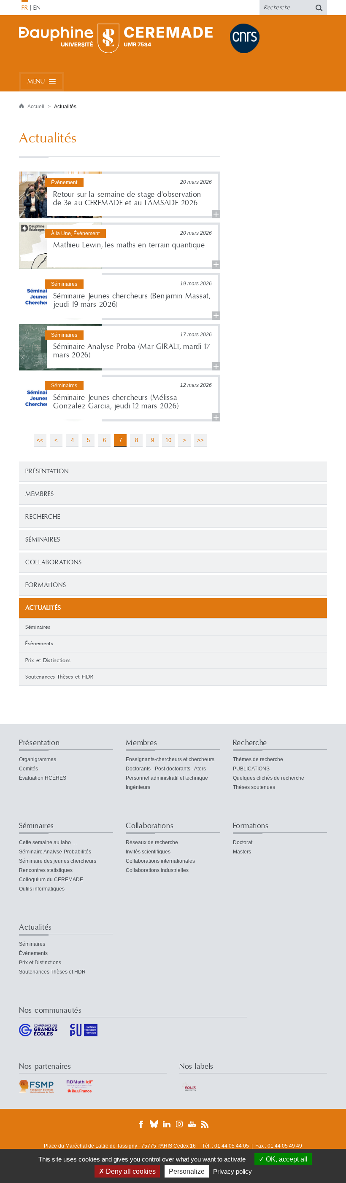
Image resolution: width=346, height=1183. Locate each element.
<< (40, 440)
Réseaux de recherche (152, 842)
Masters (242, 852)
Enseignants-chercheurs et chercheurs (170, 759)
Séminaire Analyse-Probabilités (55, 852)
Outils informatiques (42, 889)
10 (168, 440)
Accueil (35, 107)
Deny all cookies (130, 1171)
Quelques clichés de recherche (268, 778)
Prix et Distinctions (48, 660)
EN (37, 8)
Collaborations (53, 562)
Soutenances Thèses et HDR (59, 676)
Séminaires (42, 540)
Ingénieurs (138, 787)
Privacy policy (232, 1171)
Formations (45, 585)
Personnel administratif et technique (167, 778)
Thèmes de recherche (258, 759)
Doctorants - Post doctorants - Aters (166, 769)
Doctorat (242, 842)
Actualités (35, 927)
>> (200, 440)
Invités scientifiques (148, 852)
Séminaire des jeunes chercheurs (57, 861)
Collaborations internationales (160, 861)
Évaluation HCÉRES (42, 778)
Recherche (42, 517)
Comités (28, 769)
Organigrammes (37, 759)
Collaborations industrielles (157, 870)
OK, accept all (286, 1159)
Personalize (187, 1171)
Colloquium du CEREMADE (51, 880)
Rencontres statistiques (46, 870)
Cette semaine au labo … (48, 842)
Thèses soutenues (254, 787)
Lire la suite (119, 195)
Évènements (39, 643)
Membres (39, 494)
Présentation (47, 471)
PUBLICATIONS (251, 769)
